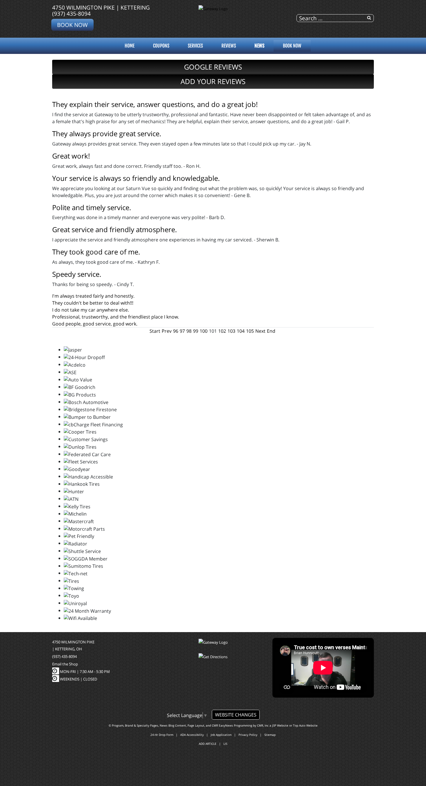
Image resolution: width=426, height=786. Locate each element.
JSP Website (280, 725)
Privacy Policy (248, 735)
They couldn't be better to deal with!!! (92, 303)
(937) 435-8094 (71, 13)
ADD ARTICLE (207, 744)
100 (203, 331)
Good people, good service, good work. (94, 324)
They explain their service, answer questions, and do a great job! (155, 104)
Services (195, 46)
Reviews (228, 46)
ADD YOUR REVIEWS (213, 81)
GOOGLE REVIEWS (213, 67)
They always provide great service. (106, 133)
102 (222, 331)
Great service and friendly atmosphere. (114, 229)
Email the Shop (65, 664)
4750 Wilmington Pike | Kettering (101, 7)
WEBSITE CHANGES (235, 715)
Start (155, 331)
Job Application (221, 735)
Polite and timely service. (91, 207)
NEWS (259, 46)
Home (129, 46)
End (271, 331)
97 (182, 331)
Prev (167, 331)
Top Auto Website (305, 725)
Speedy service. (76, 274)
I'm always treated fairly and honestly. (93, 296)
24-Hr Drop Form (161, 735)
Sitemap (270, 735)
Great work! (71, 156)
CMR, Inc (263, 725)
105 (250, 331)
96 (175, 331)
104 (241, 331)
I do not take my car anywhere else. (90, 310)
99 (195, 331)
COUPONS (161, 46)
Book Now (72, 25)
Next (260, 331)
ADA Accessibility (192, 735)
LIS (225, 744)
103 (231, 331)
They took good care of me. (96, 251)
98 (189, 331)
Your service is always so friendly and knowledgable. (136, 178)
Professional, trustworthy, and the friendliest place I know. (115, 317)
